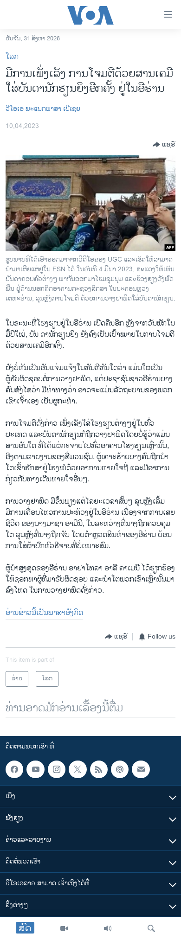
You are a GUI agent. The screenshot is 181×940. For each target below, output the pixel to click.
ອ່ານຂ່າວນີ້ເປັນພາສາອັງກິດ (44, 613)
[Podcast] (120, 769)
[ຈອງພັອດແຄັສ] (140, 769)
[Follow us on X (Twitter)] (77, 769)
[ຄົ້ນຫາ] (151, 928)
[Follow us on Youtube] (35, 769)
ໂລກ (12, 57)
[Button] (164, 144)
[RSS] (99, 769)
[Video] (64, 928)
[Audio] (108, 928)
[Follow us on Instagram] (56, 769)
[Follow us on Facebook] (14, 769)
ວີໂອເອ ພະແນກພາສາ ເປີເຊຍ (43, 108)
